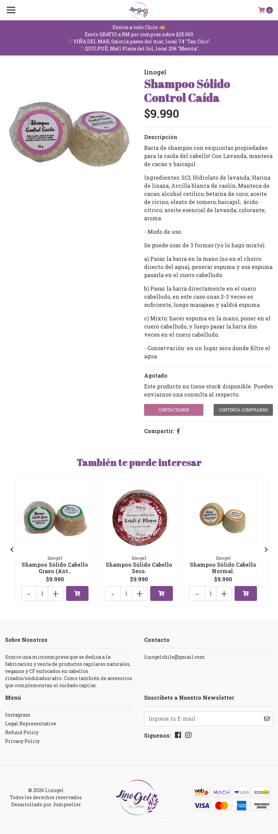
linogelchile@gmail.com (174, 657)
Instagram (18, 715)
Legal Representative (30, 723)
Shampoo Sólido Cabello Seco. (139, 567)
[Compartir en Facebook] (178, 430)
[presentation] (12, 549)
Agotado (155, 375)
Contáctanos (174, 409)
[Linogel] (139, 10)
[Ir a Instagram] (188, 736)
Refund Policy (22, 732)
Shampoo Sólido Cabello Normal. (223, 567)
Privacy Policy (22, 741)
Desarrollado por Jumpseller (46, 804)
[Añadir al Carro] (77, 593)
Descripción (160, 136)
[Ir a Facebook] (178, 736)
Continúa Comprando (243, 409)
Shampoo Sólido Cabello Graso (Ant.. (55, 567)
